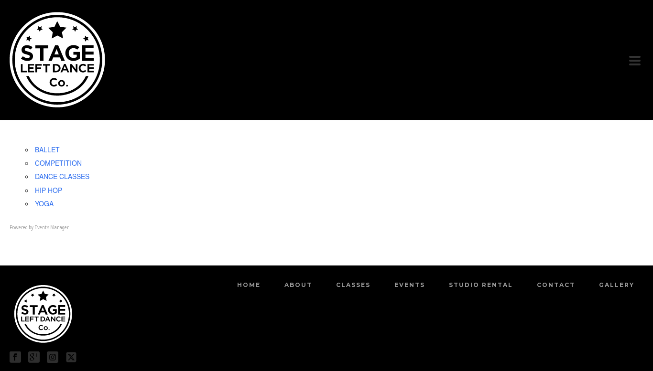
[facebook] (15, 357)
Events (409, 284)
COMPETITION (58, 163)
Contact (556, 284)
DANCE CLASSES (62, 176)
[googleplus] (34, 357)
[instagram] (52, 357)
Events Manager (51, 227)
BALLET (47, 149)
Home (249, 284)
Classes (353, 284)
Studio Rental (481, 284)
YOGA (44, 203)
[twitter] (71, 357)
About (298, 284)
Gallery (616, 284)
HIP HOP (48, 190)
